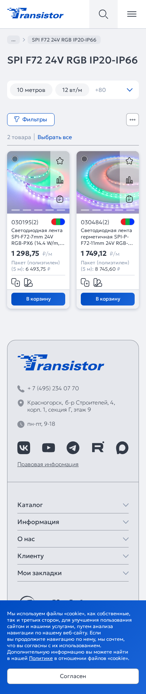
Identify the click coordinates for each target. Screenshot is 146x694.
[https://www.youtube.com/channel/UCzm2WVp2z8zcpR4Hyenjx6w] (48, 447)
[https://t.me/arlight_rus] (73, 447)
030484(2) (95, 222)
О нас (26, 539)
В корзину (38, 299)
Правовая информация (48, 464)
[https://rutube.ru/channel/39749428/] (97, 447)
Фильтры (34, 119)
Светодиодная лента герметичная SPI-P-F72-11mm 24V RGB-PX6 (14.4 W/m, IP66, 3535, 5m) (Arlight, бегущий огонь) (106, 236)
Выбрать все (55, 137)
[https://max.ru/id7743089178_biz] (122, 447)
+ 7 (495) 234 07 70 (53, 388)
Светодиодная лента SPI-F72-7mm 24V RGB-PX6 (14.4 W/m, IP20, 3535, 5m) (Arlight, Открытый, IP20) (37, 236)
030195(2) (24, 222)
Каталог (30, 505)
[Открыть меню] (132, 14)
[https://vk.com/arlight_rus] (23, 447)
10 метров (31, 89)
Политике (41, 658)
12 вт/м (72, 89)
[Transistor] (35, 12)
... (13, 39)
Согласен (73, 675)
